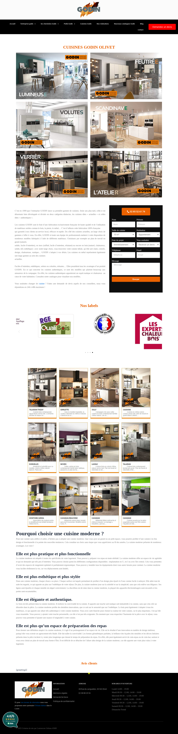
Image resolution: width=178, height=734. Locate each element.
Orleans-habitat (40, 706)
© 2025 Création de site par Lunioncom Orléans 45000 (36, 728)
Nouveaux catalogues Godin (124, 24)
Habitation (141, 230)
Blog (141, 24)
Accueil (12, 24)
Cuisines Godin (85, 24)
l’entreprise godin (26, 24)
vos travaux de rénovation (30, 702)
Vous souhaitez (143, 240)
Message (115, 261)
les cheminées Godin (48, 24)
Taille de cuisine (118, 230)
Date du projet (118, 240)
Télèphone (116, 250)
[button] (19, 331)
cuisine (42, 283)
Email (139, 250)
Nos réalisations (103, 24)
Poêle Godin (68, 24)
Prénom (140, 220)
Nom (114, 220)
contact (140, 30)
